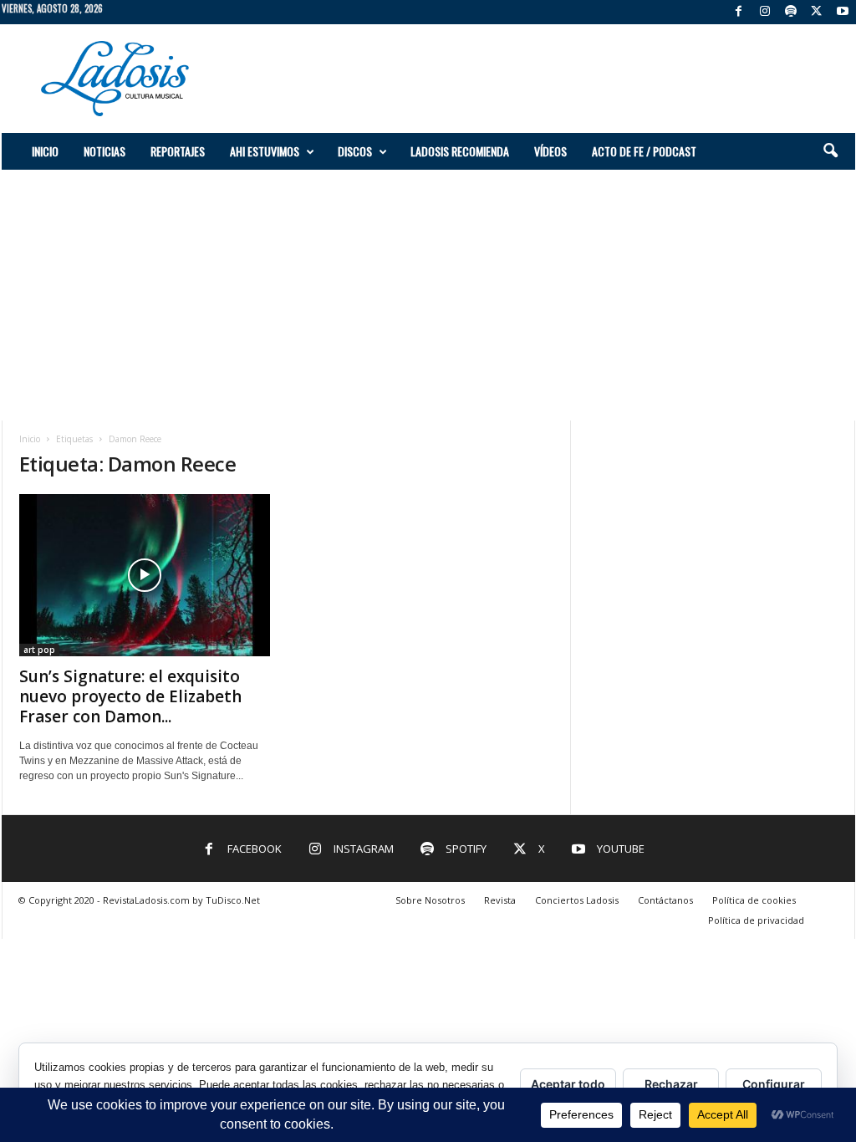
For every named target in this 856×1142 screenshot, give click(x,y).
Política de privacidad (756, 920)
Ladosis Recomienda (459, 151)
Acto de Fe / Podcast (644, 151)
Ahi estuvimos (264, 151)
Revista (500, 900)
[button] (830, 151)
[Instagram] (765, 12)
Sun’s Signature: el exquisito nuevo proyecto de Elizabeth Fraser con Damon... (130, 696)
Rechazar (671, 1084)
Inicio (45, 151)
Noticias (104, 151)
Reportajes (177, 151)
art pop (39, 649)
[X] (817, 12)
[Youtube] (843, 12)
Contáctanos (665, 900)
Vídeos (550, 151)
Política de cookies (754, 900)
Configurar (773, 1084)
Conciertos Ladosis (577, 900)
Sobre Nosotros (430, 900)
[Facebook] (739, 12)
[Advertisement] (551, 78)
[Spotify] (791, 12)
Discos (355, 151)
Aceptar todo (568, 1084)
